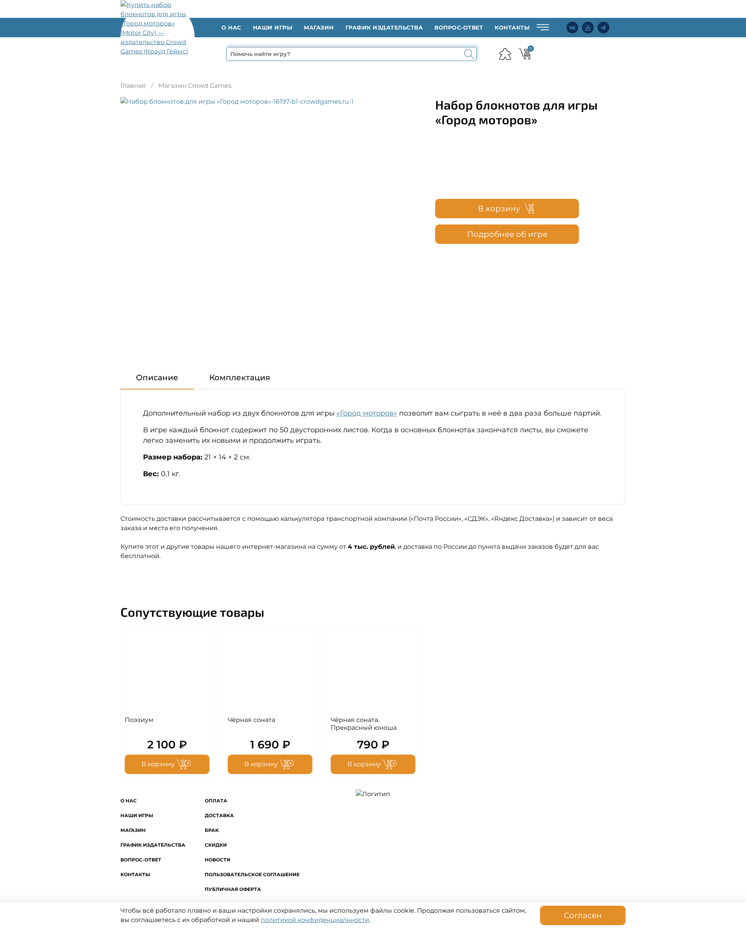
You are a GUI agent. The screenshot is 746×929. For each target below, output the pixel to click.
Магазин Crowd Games (195, 85)
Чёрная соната (251, 720)
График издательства (384, 27)
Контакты (512, 27)
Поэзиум (139, 720)
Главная (133, 85)
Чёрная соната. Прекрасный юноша (364, 723)
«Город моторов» (366, 413)
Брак (212, 830)
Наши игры (273, 27)
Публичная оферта (233, 889)
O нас (231, 27)
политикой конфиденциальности (315, 920)
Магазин (319, 27)
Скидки (216, 845)
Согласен (583, 915)
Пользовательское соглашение (252, 874)
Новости (217, 860)
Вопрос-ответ (458, 27)
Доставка (219, 815)
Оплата (216, 801)
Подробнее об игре (507, 234)
